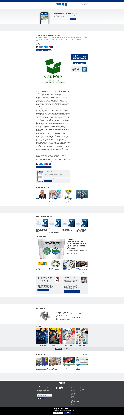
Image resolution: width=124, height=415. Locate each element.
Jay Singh (40, 43)
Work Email (46, 176)
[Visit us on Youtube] (62, 387)
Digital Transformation (41, 365)
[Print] (37, 47)
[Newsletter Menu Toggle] (82, 4)
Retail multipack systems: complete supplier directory (81, 368)
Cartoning (64, 228)
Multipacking (78, 365)
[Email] (40, 47)
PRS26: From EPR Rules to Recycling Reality (55, 270)
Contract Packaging (66, 365)
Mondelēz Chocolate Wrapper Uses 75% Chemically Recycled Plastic (40, 271)
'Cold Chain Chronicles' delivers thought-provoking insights (67, 201)
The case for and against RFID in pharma (41, 200)
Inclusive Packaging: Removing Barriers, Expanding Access (53, 368)
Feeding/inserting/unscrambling (82, 228)
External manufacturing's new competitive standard (68, 367)
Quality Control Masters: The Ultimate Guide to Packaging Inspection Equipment (54, 231)
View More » (85, 216)
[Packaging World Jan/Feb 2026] (82, 336)
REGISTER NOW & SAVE (43, 289)
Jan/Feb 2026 (82, 345)
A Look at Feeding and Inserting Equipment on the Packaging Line (81, 230)
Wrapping (38, 268)
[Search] (85, 4)
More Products (76, 317)
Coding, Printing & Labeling (42, 198)
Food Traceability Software (77, 313)
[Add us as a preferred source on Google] (52, 47)
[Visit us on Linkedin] (60, 387)
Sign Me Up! (72, 18)
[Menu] (87, 4)
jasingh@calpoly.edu (47, 159)
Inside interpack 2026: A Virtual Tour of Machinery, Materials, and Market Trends (42, 368)
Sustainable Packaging (67, 268)
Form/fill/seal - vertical (41, 228)
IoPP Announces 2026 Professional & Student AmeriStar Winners (76, 244)
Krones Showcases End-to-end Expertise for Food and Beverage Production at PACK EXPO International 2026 (61, 312)
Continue (67, 412)
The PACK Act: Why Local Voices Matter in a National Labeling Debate (81, 271)
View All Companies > (79, 63)
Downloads (51, 365)
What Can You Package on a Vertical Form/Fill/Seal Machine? (42, 230)
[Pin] (50, 47)
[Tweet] (47, 47)
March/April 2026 (68, 345)
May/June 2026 (55, 345)
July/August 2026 (42, 345)
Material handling (53, 198)
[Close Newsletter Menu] (87, 12)
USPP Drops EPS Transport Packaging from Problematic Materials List (68, 271)
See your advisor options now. (72, 291)
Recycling (51, 268)
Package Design (70, 239)
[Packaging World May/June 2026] (55, 336)
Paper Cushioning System (77, 311)
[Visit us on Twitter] (57, 387)
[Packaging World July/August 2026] (42, 336)
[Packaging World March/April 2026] (68, 336)
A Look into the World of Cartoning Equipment (68, 230)
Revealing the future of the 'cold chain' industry (81, 200)
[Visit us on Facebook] (54, 387)
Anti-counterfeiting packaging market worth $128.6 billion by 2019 (55, 201)
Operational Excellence (47, 33)
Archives (66, 348)
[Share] (42, 47)
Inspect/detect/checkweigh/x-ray (55, 228)
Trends (38, 33)
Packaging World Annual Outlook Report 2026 (75, 69)
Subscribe (58, 348)
